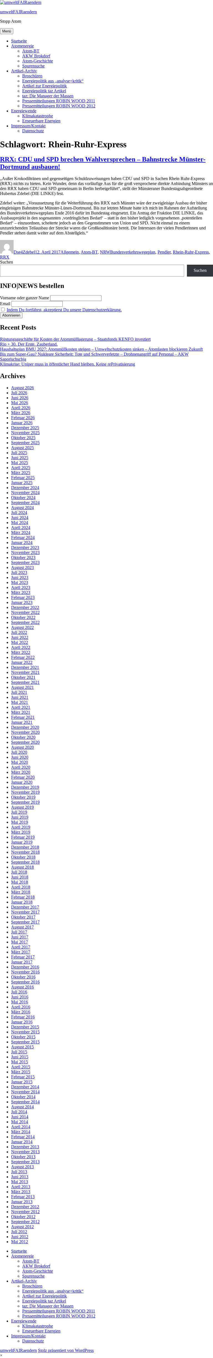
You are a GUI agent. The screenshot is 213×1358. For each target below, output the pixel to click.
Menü (6, 31)
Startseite (19, 41)
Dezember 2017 (25, 907)
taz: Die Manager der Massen (47, 95)
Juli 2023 (19, 572)
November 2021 (25, 672)
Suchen (6, 262)
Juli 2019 (19, 812)
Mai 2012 (19, 1241)
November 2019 (25, 792)
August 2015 (22, 1047)
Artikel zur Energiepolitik (44, 86)
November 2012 (25, 1211)
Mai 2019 (19, 822)
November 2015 (25, 1032)
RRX (4, 257)
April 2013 (20, 1186)
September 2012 (25, 1221)
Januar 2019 (21, 842)
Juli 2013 (19, 1171)
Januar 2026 (21, 422)
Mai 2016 (19, 1002)
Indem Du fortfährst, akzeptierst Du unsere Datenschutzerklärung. (64, 309)
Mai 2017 (19, 942)
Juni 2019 (19, 817)
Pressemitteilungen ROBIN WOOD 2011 (58, 100)
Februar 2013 (23, 1196)
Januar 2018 (21, 902)
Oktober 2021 (23, 677)
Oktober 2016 (23, 977)
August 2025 (22, 447)
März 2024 (20, 532)
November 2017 (25, 912)
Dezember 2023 (25, 547)
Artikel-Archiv (24, 71)
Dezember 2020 (25, 727)
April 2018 (20, 887)
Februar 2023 (23, 597)
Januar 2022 (21, 662)
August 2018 (22, 867)
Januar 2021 (21, 722)
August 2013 (22, 1166)
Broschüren (32, 76)
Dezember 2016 (25, 967)
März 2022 (20, 652)
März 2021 (20, 712)
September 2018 (25, 862)
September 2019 (25, 802)
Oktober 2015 (23, 1037)
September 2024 (25, 502)
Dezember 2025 (25, 427)
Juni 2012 (19, 1236)
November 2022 (25, 612)
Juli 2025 (19, 452)
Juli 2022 (19, 632)
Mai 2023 (19, 582)
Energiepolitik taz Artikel (44, 90)
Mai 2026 (19, 402)
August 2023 (22, 567)
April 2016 (20, 1007)
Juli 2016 (19, 992)
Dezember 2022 (25, 607)
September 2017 (25, 922)
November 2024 (25, 492)
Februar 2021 (23, 717)
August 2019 (22, 807)
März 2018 (20, 892)
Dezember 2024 (25, 487)
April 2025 (20, 467)
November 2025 (25, 432)
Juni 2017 (19, 937)
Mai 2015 (19, 1061)
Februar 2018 (23, 897)
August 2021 (22, 687)
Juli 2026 (19, 392)
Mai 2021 (19, 702)
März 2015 (20, 1071)
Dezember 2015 (25, 1027)
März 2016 (20, 1012)
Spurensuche (33, 66)
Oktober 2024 (23, 497)
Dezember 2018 (25, 847)
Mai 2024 (19, 522)
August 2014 (22, 1106)
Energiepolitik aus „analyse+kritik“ (52, 81)
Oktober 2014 (23, 1096)
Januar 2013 (21, 1201)
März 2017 (20, 952)
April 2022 (20, 647)
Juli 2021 (19, 692)
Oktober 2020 (23, 737)
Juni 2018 (19, 877)
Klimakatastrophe (37, 115)
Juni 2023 (19, 577)
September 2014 (25, 1101)
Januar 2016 (21, 1022)
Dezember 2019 (25, 787)
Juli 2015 (19, 1052)
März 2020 (20, 772)
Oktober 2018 (23, 857)
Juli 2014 (19, 1111)
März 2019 (20, 832)
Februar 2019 (23, 837)
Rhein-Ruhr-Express (191, 252)
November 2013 (25, 1151)
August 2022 (22, 627)
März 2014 (20, 1131)
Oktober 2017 (23, 917)
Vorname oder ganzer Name (24, 297)
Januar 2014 (21, 1141)
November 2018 (25, 852)
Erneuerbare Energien (41, 120)
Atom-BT (30, 51)
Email (5, 303)
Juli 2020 (19, 752)
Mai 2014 (19, 1121)
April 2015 (20, 1066)
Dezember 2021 (25, 667)
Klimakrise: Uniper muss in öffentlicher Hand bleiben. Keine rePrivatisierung (67, 364)
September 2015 (25, 1042)
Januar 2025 (21, 482)
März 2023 (20, 592)
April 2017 (20, 947)
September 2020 (25, 742)
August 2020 (22, 747)
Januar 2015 (21, 1081)
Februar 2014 (23, 1136)
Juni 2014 (19, 1116)
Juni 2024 (19, 517)
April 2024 (20, 527)
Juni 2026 (19, 397)
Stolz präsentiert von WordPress (66, 1350)
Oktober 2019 (23, 797)
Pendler (164, 252)
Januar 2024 (21, 542)
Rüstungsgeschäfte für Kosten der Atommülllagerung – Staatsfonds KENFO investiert (75, 339)
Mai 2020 (19, 762)
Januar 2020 (21, 782)
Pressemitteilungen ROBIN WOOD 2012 (58, 105)
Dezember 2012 (25, 1206)
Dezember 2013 (25, 1146)
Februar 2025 (23, 477)
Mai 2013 (19, 1181)
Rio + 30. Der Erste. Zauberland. (29, 344)
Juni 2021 (19, 697)
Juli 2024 (19, 512)
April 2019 (20, 827)
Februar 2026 (23, 417)
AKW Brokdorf (36, 56)
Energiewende (23, 110)
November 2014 (25, 1091)
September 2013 (25, 1161)
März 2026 (20, 412)
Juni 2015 (19, 1056)
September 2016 (25, 982)
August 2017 (22, 927)
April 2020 (20, 767)
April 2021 (20, 707)
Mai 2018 (19, 882)
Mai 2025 (19, 462)
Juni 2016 (19, 997)
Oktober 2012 (23, 1216)
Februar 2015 (23, 1076)
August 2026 (22, 387)
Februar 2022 (23, 657)
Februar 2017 (23, 957)
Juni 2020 (19, 757)
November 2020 (25, 732)
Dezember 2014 (25, 1086)
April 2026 (20, 407)
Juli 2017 (19, 932)
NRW (105, 252)
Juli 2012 (19, 1231)
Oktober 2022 (23, 617)
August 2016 (22, 987)
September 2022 (25, 622)
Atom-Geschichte (37, 61)
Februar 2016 (23, 1017)
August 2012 (22, 1226)
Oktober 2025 (23, 437)
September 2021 (25, 682)
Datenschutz (33, 130)
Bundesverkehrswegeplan (132, 252)
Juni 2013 (19, 1176)
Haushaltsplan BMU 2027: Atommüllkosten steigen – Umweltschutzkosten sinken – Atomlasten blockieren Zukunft (101, 349)
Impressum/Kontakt (28, 125)
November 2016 (25, 972)
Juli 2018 (19, 872)
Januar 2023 (21, 602)
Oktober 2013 (23, 1156)
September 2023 (25, 562)
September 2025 (25, 442)
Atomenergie (22, 46)
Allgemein (69, 252)
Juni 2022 (19, 637)
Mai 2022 (19, 642)
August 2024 (22, 507)
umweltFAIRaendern (18, 11)
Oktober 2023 (23, 557)
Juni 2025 (19, 457)
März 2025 (20, 472)
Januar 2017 (21, 962)
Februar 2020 (23, 777)
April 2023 (20, 587)
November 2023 (25, 552)
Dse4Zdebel (24, 252)
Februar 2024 (23, 537)
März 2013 (20, 1191)
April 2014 (20, 1126)
